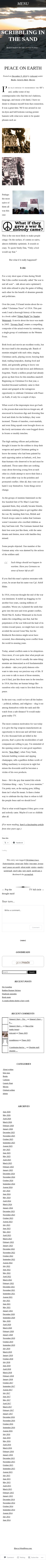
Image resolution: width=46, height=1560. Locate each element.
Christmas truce (32, 860)
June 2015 (6, 1479)
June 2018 (6, 1366)
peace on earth (13, 867)
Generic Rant (22, 80)
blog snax (6, 1073)
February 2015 (8, 1493)
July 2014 (6, 1517)
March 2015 (7, 1489)
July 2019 (6, 1349)
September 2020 (9, 1318)
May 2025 (6, 1156)
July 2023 (6, 1225)
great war (19, 863)
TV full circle (36, 889)
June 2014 (6, 1520)
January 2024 (8, 1208)
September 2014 (9, 1510)
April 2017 (7, 1403)
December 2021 (9, 1287)
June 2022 (6, 1270)
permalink (29, 874)
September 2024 (9, 1184)
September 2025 (9, 1143)
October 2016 (8, 1424)
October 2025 (8, 1139)
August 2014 (8, 1513)
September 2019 (9, 1345)
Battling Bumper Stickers (11, 990)
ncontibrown (14, 1040)
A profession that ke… (17, 1047)
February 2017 (8, 1410)
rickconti (34, 76)
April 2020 (7, 1325)
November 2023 (9, 1215)
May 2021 (6, 1307)
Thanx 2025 (23, 1033)
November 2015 (9, 1462)
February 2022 (8, 1283)
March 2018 (7, 1373)
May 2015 (6, 1482)
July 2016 (6, 1434)
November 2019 (9, 1338)
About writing (8, 1069)
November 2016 (9, 1421)
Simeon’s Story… (15, 1026)
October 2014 (8, 1506)
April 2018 (7, 1369)
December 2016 (9, 1417)
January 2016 (8, 1455)
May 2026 (6, 1115)
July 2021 (6, 1301)
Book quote (6, 997)
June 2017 (6, 1397)
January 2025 (8, 1170)
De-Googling (7, 987)
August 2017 (8, 1390)
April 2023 (7, 1235)
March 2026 (7, 1122)
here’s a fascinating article (32, 824)
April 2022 (7, 1277)
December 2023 (9, 1211)
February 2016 (8, 1452)
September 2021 (9, 1294)
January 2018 (8, 1379)
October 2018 (8, 1359)
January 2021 (8, 1311)
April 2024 (7, 1201)
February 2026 (8, 1126)
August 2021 (8, 1297)
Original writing (9, 1090)
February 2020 (8, 1331)
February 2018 (8, 1376)
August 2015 (8, 1472)
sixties (33, 867)
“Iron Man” (14, 752)
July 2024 (6, 1191)
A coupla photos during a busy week (15, 1001)
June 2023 (6, 1229)
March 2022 (7, 1280)
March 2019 (7, 1352)
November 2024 (9, 1177)
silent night (25, 867)
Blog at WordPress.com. (23, 1548)
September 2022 (9, 1259)
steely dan (17, 871)
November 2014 (9, 1503)
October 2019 (8, 1342)
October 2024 (8, 1180)
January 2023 (8, 1246)
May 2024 (6, 1198)
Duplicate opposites (9, 994)
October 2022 (8, 1256)
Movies (32, 80)
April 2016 (7, 1445)
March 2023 (7, 1239)
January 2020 (8, 1335)
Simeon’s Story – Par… (18, 1019)
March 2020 (7, 1328)
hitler (26, 863)
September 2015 (9, 1469)
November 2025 (9, 1136)
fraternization (8, 863)
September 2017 (9, 1386)
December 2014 (9, 1500)
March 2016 (7, 1448)
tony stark (27, 871)
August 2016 (8, 1431)
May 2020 (6, 1321)
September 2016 (9, 1428)
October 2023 (8, 1218)
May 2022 (6, 1273)
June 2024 (6, 1194)
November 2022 (9, 1253)
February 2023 (8, 1242)
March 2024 (7, 1204)
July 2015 (6, 1476)
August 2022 (8, 1263)
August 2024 (8, 1187)
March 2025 (7, 1163)
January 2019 (8, 1355)
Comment (36, 927)
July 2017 (6, 1393)
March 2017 (7, 1407)
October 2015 (8, 1465)
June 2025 (6, 1153)
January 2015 (8, 1496)
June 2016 (6, 1438)
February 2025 (8, 1167)
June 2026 (6, 1112)
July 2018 (6, 1362)
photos (5, 1094)
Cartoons (6, 1080)
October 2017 (8, 1383)
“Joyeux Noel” (17, 324)
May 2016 (6, 1441)
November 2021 (9, 1290)
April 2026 (7, 1119)
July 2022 (6, 1266)
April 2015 (7, 1486)
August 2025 (8, 1146)
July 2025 (6, 1150)
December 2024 (9, 1174)
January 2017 (8, 1414)
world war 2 (37, 871)
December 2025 (9, 1132)
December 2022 (9, 1249)
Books (13, 80)
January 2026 (8, 1129)
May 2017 (6, 1400)
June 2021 (6, 1304)
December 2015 (9, 1458)
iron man (33, 863)
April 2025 (7, 1160)
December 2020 (9, 1314)
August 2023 (8, 1222)
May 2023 (6, 1232)
